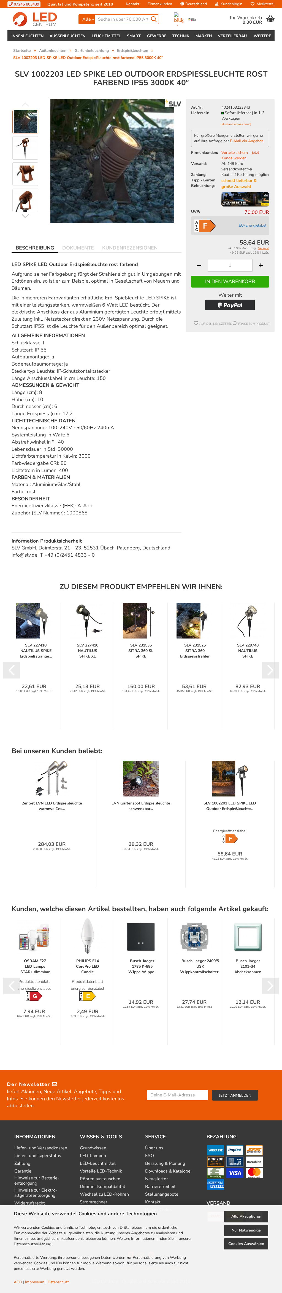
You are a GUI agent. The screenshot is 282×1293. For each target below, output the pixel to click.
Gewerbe (156, 36)
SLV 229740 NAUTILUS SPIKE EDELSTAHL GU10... (248, 651)
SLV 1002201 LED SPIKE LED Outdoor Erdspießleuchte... (230, 806)
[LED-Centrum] (41, 19)
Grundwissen (93, 1148)
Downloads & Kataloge (168, 1171)
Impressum (34, 1282)
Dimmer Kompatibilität (102, 1186)
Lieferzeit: (200, 113)
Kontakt (132, 4)
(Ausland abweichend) (236, 124)
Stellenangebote (161, 1194)
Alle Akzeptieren (246, 1216)
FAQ (149, 1155)
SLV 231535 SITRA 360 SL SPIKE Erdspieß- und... (141, 651)
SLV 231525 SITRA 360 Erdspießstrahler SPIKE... (195, 651)
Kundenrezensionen (130, 248)
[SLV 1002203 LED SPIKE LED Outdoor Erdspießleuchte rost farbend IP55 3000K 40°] (112, 160)
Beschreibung (35, 248)
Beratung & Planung (165, 1163)
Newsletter (156, 1179)
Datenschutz (58, 1282)
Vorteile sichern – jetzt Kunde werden (240, 155)
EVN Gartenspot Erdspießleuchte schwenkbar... (141, 806)
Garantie (22, 1171)
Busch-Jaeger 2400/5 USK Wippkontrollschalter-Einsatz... (200, 966)
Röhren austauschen (100, 1179)
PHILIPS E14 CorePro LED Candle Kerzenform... (87, 966)
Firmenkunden (160, 4)
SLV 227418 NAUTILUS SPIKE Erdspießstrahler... (36, 651)
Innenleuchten (28, 36)
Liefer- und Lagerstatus (37, 1155)
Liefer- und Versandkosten (40, 1148)
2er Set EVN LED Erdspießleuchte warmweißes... (52, 806)
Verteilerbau (232, 36)
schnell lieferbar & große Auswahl (239, 183)
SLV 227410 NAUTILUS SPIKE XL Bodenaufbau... (87, 651)
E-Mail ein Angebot (246, 141)
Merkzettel (264, 4)
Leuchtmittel (106, 36)
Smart (134, 36)
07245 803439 (26, 4)
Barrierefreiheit (160, 1186)
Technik (180, 36)
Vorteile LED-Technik (101, 1171)
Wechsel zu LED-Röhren (104, 1194)
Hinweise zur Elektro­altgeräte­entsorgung (36, 1193)
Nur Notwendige (246, 1230)
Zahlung (22, 1163)
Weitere (262, 36)
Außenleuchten (67, 36)
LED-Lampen (93, 1155)
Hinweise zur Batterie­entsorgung (36, 1181)
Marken (204, 36)
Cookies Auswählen (246, 1243)
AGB (18, 1282)
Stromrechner (93, 1202)
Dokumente (78, 248)
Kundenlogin (230, 4)
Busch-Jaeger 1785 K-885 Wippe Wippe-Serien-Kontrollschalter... (142, 966)
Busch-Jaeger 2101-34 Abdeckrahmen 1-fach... (247, 966)
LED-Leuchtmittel (98, 1163)
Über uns (154, 1148)
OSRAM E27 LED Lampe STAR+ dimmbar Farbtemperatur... (35, 966)
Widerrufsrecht (29, 1203)
